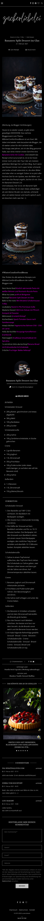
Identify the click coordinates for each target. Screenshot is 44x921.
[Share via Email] (33, 661)
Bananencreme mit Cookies (13, 155)
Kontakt (32, 910)
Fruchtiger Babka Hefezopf (19, 350)
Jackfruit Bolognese (22, 294)
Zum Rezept (14, 50)
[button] (5, 721)
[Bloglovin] (38, 3)
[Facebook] (30, 3)
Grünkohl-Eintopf (19, 316)
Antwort (39, 768)
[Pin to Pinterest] (31, 661)
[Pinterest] (35, 3)
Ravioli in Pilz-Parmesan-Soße (23, 307)
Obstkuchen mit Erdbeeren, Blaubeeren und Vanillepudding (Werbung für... (22, 744)
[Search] (42, 3)
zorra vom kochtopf (12, 783)
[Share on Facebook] (28, 661)
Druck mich (31, 50)
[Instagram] (33, 3)
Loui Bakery (8, 801)
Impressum (13, 910)
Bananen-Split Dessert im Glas (22, 297)
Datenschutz (6, 881)
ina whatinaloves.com (13, 768)
